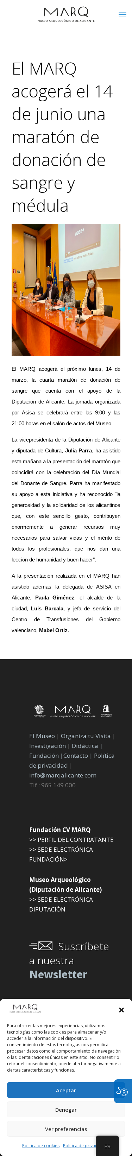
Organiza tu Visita (86, 736)
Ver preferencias (66, 1128)
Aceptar (66, 1090)
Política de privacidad (84, 1146)
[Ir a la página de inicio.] (66, 14)
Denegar (66, 1109)
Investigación (47, 746)
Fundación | (46, 755)
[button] (121, 1010)
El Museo (42, 736)
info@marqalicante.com (62, 775)
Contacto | (78, 755)
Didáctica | (87, 746)
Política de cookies (40, 1146)
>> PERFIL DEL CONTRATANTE (71, 840)
